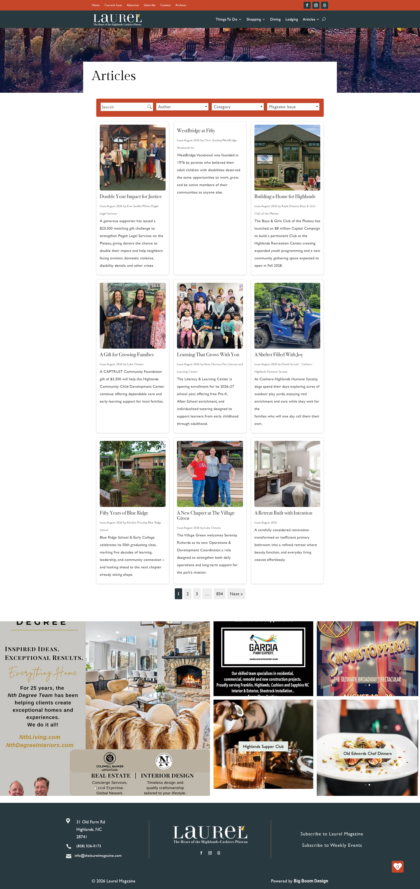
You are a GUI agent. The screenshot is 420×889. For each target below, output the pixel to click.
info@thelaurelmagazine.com (98, 855)
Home (96, 5)
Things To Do (226, 19)
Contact (165, 5)
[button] (182, 106)
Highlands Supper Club (263, 746)
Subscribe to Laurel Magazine (332, 833)
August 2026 (114, 206)
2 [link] (188, 593)
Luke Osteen (135, 364)
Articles (309, 19)
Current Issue (113, 5)
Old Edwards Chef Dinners (367, 739)
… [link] (207, 593)
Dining (275, 19)
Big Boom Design (311, 881)
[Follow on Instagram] (315, 5)
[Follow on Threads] (324, 5)
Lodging (291, 19)
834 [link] (219, 593)
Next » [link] (236, 593)
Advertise (133, 5)
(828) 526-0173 (88, 846)
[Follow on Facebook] (307, 5)
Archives (180, 5)
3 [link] (197, 593)
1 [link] (178, 593)
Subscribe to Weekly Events (332, 845)
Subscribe (150, 5)
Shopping (254, 19)
